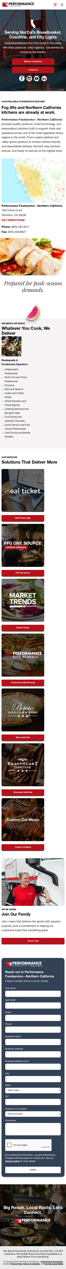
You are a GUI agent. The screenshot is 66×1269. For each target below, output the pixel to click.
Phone (8, 1024)
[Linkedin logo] (44, 78)
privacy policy (12, 1161)
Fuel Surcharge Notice (53, 1264)
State (8, 1085)
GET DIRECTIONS (13, 220)
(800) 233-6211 (20, 227)
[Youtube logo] (36, 78)
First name (10, 988)
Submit (33, 1170)
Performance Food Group (52, 1262)
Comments (10, 1121)
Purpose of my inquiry (16, 1109)
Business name (13, 1037)
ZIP (7, 1097)
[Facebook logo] (22, 78)
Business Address (14, 1049)
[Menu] (62, 4)
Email (8, 1013)
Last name (10, 1000)
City (7, 1074)
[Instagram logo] (29, 78)
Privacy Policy (16, 1264)
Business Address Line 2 (17, 1061)
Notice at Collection (31, 1264)
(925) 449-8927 (17, 232)
